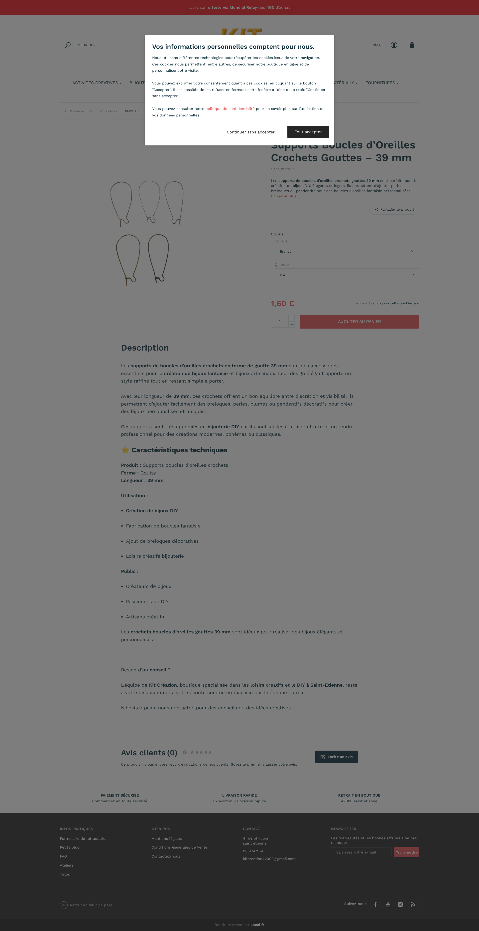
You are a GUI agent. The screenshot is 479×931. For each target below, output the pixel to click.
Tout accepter (308, 131)
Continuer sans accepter (251, 132)
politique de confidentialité (230, 108)
